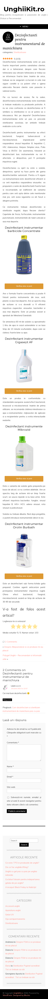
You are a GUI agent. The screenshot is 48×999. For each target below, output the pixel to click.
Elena (7, 965)
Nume (10, 766)
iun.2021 (8, 38)
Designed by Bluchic (21, 995)
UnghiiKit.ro (24, 9)
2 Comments (11, 641)
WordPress (7, 995)
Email (10, 776)
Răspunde (7, 700)
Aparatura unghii (13, 910)
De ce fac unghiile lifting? (17, 867)
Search (24, 845)
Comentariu (13, 742)
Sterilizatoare (20, 52)
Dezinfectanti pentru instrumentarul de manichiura (24, 41)
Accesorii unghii (12, 906)
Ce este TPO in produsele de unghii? (22, 863)
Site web (11, 787)
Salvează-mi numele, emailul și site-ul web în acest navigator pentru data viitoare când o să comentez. (24, 801)
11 (8, 35)
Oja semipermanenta (15, 919)
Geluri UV (9, 914)
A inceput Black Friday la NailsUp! (20, 887)
